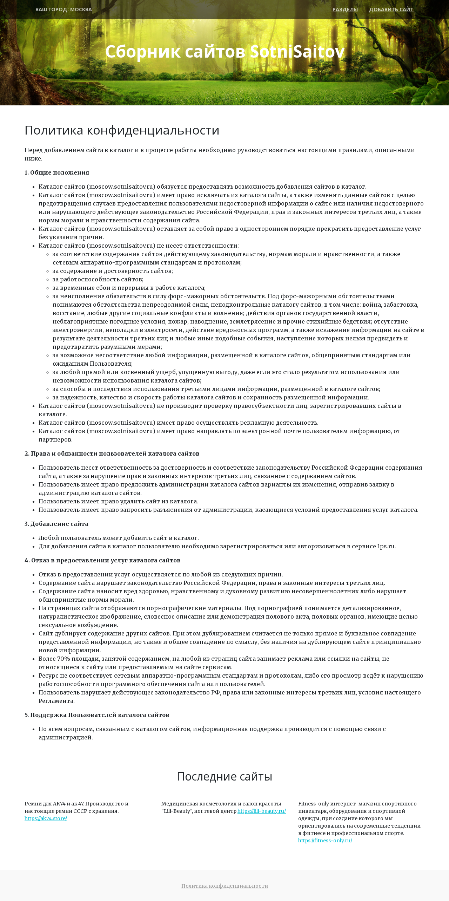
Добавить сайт (391, 9)
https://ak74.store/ (46, 818)
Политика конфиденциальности (224, 886)
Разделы (345, 9)
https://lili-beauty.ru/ (261, 811)
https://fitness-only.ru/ (325, 840)
